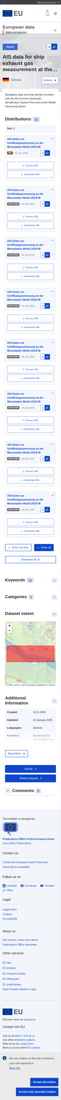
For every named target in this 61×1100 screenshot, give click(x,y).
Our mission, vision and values (20, 940)
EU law (7, 962)
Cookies (7, 914)
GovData (16, 79)
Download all (28, 559)
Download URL (32, 174)
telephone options (24, 1039)
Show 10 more (20, 547)
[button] (49, 2)
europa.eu (29, 1019)
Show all (46, 547)
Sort (9, 128)
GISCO (52, 684)
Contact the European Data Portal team (25, 862)
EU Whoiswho (11, 979)
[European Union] (29, 1012)
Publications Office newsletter (20, 944)
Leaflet (15, 684)
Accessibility (10, 918)
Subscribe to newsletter (16, 867)
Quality (29, 768)
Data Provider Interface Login (19, 989)
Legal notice (10, 909)
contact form (27, 1043)
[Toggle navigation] (54, 30)
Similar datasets (28, 778)
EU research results (14, 973)
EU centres (33, 1047)
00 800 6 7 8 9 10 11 (23, 1036)
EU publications (12, 984)
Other (10, 890)
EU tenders (9, 968)
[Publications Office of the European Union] (29, 828)
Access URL (32, 165)
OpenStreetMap (29, 684)
